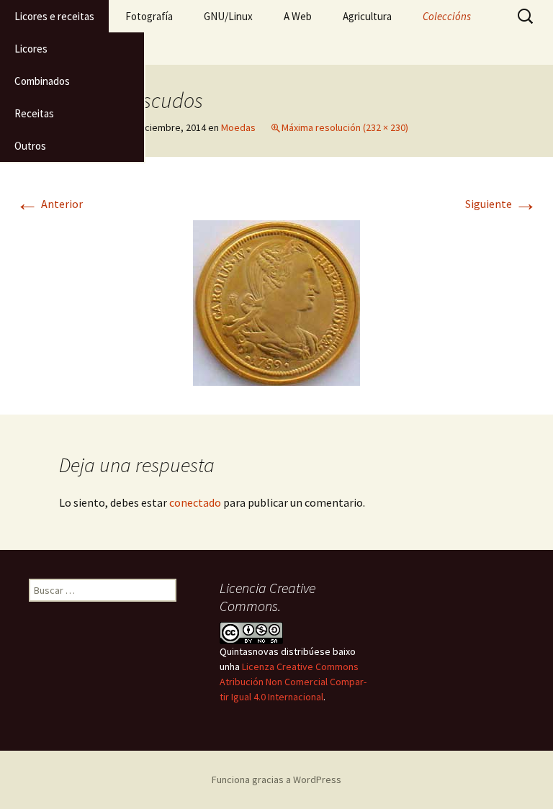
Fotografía (149, 16)
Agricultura (367, 16)
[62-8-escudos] (276, 301)
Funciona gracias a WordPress (276, 779)
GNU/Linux (228, 16)
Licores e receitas (54, 16)
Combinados (42, 81)
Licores (31, 48)
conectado (195, 502)
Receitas (34, 113)
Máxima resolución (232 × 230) (345, 127)
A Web (298, 16)
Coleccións (447, 16)
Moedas (238, 127)
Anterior (49, 203)
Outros (30, 146)
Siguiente (501, 203)
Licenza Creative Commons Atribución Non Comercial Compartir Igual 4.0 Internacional (293, 681)
